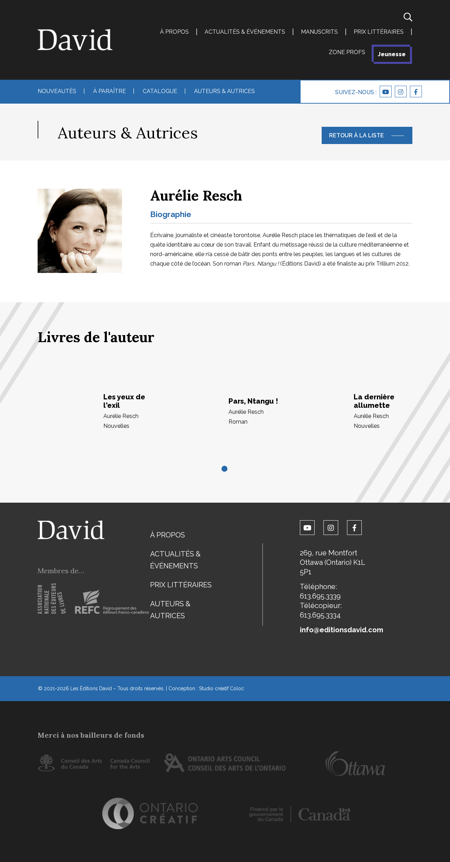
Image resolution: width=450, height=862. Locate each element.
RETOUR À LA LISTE (356, 135)
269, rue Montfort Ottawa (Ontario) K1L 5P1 (332, 562)
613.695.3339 (320, 596)
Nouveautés (57, 91)
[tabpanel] (100, 411)
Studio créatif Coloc (221, 688)
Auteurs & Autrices (224, 91)
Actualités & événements (245, 31)
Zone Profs (347, 52)
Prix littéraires (379, 31)
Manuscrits (319, 31)
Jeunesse (392, 54)
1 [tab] (225, 469)
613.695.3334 (320, 615)
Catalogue (160, 91)
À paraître (109, 91)
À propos (174, 31)
